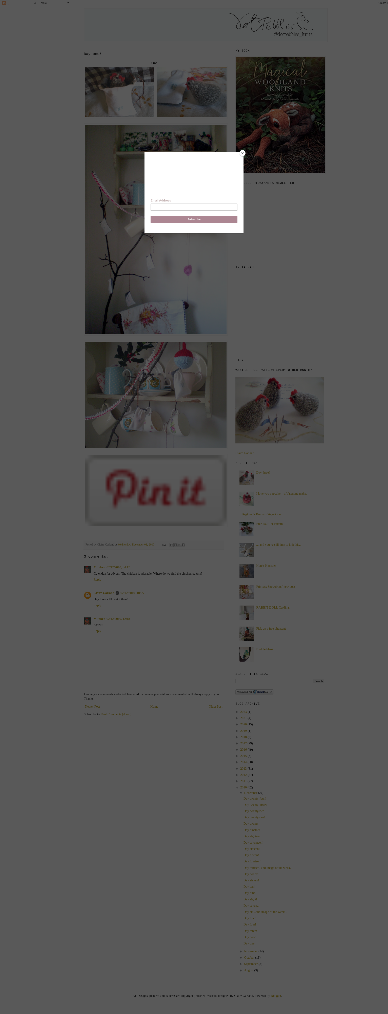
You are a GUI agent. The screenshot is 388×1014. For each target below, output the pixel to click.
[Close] (242, 153)
